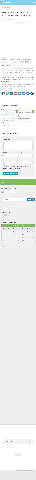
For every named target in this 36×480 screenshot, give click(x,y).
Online (6, 215)
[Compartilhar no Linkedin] (11, 93)
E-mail (20, 152)
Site (4, 159)
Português (8, 191)
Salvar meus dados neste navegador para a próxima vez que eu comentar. (17, 167)
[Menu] (33, 2)
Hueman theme (26, 461)
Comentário (7, 139)
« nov (3, 246)
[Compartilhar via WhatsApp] (7, 93)
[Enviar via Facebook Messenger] (28, 93)
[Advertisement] (18, 329)
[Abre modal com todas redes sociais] (32, 93)
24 (23, 240)
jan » (7, 246)
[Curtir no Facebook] (23, 93)
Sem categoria (6, 7)
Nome (5, 152)
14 (8, 237)
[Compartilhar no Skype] (19, 93)
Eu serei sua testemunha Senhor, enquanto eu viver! (8, 120)
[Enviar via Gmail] (15, 93)
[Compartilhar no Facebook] (3, 93)
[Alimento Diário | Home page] (8, 2)
